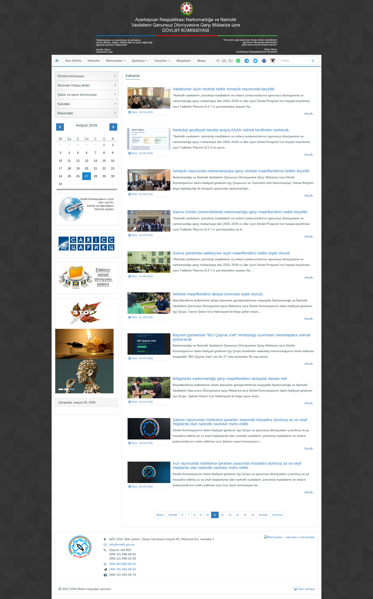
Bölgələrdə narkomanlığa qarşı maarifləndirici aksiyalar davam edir (230, 378)
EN (224, 60)
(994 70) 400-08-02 (122, 569)
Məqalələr (184, 60)
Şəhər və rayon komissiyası (77, 94)
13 (229, 514)
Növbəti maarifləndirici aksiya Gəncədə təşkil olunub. (218, 294)
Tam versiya (306, 589)
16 (252, 514)
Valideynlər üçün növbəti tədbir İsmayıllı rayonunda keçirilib (223, 89)
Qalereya (139, 60)
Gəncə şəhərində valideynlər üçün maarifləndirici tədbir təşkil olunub (231, 253)
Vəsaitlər (161, 60)
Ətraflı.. (309, 113)
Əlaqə (201, 60)
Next (116, 345)
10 (207, 514)
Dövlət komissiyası (70, 76)
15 (245, 514)
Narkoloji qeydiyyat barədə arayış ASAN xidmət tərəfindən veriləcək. (231, 130)
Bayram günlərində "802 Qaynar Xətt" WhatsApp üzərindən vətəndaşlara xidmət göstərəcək (241, 337)
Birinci (160, 514)
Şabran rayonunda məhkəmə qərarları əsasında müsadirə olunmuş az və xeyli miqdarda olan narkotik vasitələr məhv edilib (240, 422)
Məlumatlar (114, 60)
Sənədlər (63, 104)
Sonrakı (263, 514)
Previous (56, 345)
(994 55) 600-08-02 (122, 564)
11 (214, 514)
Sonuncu (277, 514)
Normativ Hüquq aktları (73, 85)
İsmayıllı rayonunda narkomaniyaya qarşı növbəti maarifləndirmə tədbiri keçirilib (241, 171)
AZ (218, 60)
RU (230, 60)
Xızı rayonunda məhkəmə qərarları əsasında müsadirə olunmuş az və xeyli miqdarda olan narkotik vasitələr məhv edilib (237, 465)
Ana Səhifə (73, 60)
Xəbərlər (94, 60)
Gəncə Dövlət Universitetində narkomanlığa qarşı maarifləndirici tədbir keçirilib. (240, 212)
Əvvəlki (173, 514)
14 (237, 514)
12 (222, 514)
